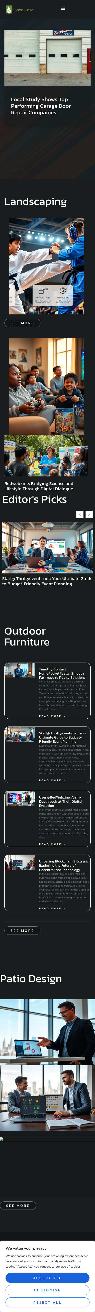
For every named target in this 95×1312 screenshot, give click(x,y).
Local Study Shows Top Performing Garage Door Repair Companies (41, 105)
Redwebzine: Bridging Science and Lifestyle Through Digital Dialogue (38, 486)
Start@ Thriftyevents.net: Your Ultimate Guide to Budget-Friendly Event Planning (47, 581)
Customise (47, 1290)
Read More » (52, 716)
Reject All (47, 1302)
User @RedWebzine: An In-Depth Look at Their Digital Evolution (60, 801)
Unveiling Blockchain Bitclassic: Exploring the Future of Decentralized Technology (64, 865)
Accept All (47, 1277)
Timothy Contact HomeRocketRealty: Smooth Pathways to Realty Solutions (62, 673)
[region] (47, 1276)
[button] (63, 8)
